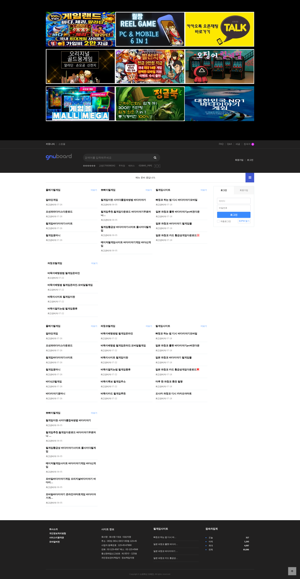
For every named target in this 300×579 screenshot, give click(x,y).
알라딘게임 (52, 199)
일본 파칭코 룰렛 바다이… (165, 544)
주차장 (122, 165)
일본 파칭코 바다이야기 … (165, 551)
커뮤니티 (50, 144)
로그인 (250, 160)
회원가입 (239, 160)
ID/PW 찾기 (244, 221)
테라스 (131, 165)
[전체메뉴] (249, 177)
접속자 (248, 144)
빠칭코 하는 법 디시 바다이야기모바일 (176, 199)
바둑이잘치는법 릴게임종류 (62, 308)
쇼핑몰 (62, 144)
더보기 (94, 190)
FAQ (221, 144)
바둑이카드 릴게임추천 (113, 393)
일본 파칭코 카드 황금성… (165, 558)
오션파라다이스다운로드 (59, 211)
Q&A (229, 144)
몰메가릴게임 (53, 189)
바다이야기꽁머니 (55, 393)
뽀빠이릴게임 (108, 189)
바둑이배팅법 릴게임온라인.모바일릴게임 (70, 284)
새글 (238, 144)
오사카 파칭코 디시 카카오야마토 (174, 393)
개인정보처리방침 (57, 533)
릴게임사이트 (163, 189)
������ (89, 165)
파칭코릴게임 (55, 263)
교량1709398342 (107, 165)
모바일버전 (54, 542)
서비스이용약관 (56, 537)
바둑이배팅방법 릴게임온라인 (64, 273)
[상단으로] (292, 571)
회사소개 (53, 529)
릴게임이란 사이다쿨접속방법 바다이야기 (123, 199)
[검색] (155, 158)
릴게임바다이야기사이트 (59, 223)
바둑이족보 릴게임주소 (113, 381)
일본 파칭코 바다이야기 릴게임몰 (174, 223)
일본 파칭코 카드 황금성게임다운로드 (176, 235)
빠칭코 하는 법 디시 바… (164, 537)
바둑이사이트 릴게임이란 (61, 296)
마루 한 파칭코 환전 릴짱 (169, 381)
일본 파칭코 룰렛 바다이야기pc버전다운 (178, 211)
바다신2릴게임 (54, 381)
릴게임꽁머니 (53, 235)
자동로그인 (225, 221)
